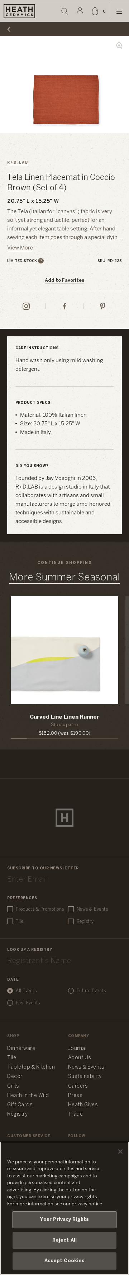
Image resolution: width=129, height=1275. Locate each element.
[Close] (120, 1151)
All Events (26, 991)
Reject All (64, 1240)
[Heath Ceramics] (64, 817)
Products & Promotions (40, 909)
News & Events (92, 909)
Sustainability (85, 1076)
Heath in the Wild (28, 1095)
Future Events (91, 991)
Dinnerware (21, 1048)
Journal (77, 1048)
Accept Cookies (64, 1260)
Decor (15, 1076)
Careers (78, 1086)
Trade (75, 1114)
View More (20, 248)
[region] (64, 1208)
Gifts (13, 1086)
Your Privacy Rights (64, 1219)
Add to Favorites (64, 280)
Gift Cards (20, 1105)
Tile (19, 922)
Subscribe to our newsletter (43, 868)
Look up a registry (29, 950)
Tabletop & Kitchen (31, 1067)
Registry (85, 922)
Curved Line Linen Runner (64, 717)
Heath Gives (83, 1105)
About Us (79, 1058)
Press (75, 1095)
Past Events (28, 1003)
